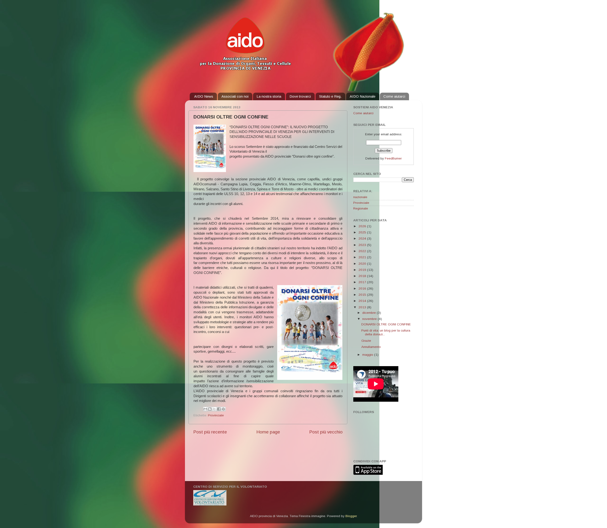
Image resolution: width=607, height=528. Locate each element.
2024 (363, 238)
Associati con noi (234, 96)
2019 (363, 270)
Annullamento (371, 347)
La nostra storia (269, 96)
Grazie (366, 340)
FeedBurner (393, 158)
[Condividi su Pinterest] (223, 409)
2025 (363, 232)
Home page (268, 431)
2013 (363, 307)
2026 (363, 226)
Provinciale (216, 415)
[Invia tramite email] (205, 409)
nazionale (360, 197)
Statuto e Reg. (330, 96)
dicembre (369, 312)
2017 (363, 282)
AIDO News (203, 96)
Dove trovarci (300, 96)
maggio (368, 354)
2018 (363, 276)
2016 (363, 288)
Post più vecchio (326, 431)
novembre (370, 319)
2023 (363, 245)
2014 (363, 301)
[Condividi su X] (214, 409)
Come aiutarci (394, 96)
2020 (363, 263)
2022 (363, 251)
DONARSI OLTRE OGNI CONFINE (386, 324)
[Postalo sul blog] (209, 409)
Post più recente (210, 431)
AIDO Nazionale (362, 96)
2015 (363, 294)
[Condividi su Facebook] (218, 409)
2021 (363, 257)
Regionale (360, 208)
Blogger (351, 516)
